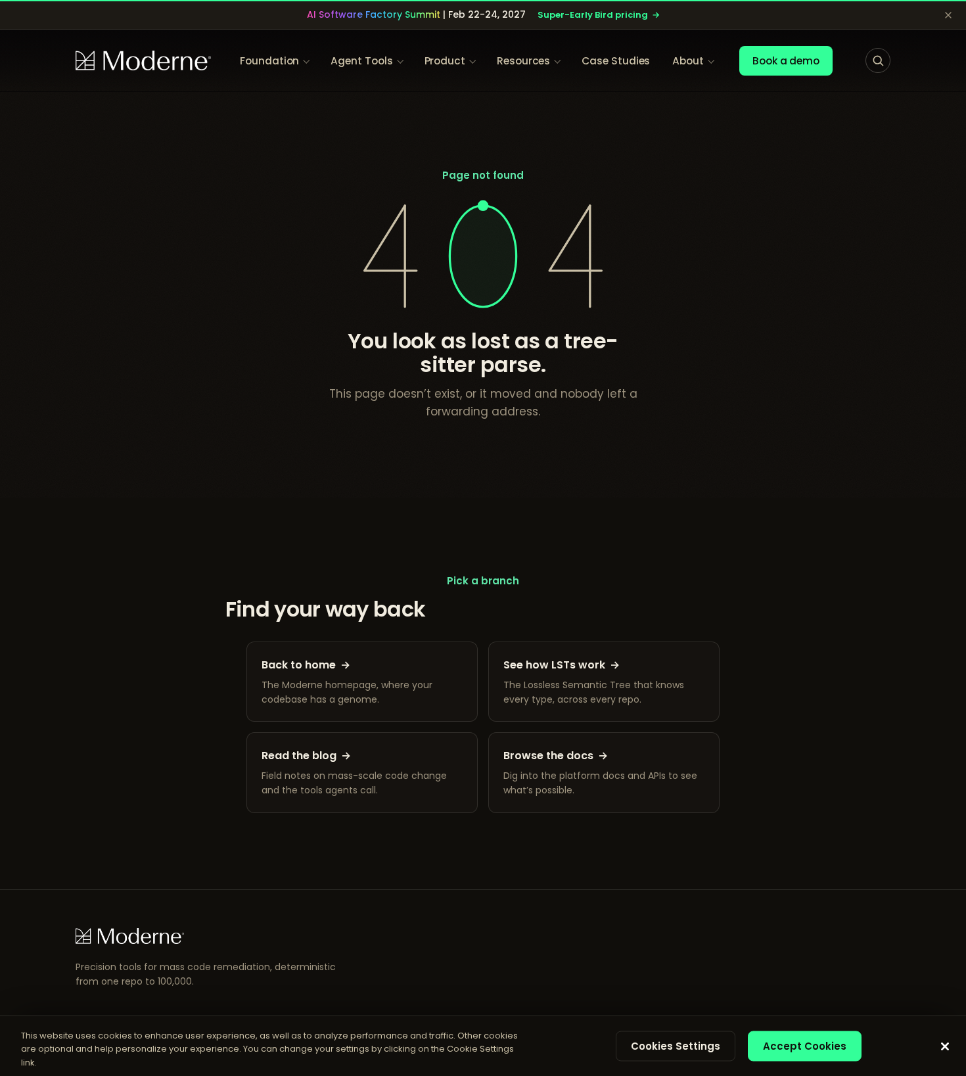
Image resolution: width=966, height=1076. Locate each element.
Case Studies (616, 61)
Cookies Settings (675, 1045)
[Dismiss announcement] (948, 15)
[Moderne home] (143, 60)
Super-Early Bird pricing (599, 15)
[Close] (945, 1046)
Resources (523, 61)
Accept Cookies (804, 1045)
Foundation (269, 61)
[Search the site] (877, 60)
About (688, 61)
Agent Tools (361, 61)
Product (445, 61)
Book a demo (785, 61)
